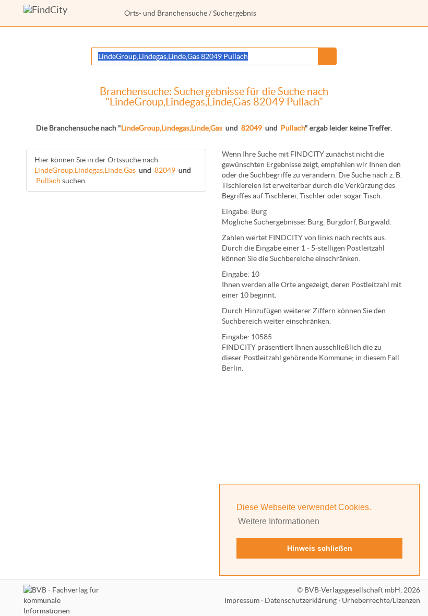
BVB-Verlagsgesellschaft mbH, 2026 (362, 590)
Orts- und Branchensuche (165, 13)
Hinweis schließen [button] (319, 548)
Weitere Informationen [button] (278, 521)
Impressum (241, 600)
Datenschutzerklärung (301, 600)
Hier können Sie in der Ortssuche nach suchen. (112, 170)
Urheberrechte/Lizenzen (381, 600)
